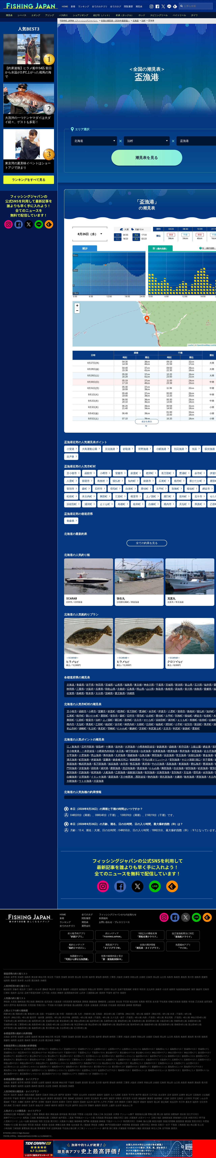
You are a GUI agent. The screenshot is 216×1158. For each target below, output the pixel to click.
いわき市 (204, 1098)
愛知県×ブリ (9, 1060)
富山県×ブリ (53, 1056)
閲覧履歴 (128, 6)
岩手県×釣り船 (10, 1028)
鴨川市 (52, 989)
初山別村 (72, 728)
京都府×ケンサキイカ (95, 1060)
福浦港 (184, 1001)
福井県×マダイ (142, 1056)
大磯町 (21, 1102)
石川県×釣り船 (80, 1028)
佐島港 (142, 1001)
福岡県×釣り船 (38, 1021)
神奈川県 (149, 684)
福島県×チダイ (176, 1049)
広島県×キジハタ (165, 1063)
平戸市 (132, 1095)
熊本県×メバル (202, 1070)
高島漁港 (171, 763)
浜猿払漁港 (194, 755)
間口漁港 (30, 1001)
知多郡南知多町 (183, 989)
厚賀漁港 (201, 776)
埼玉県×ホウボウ (55, 1052)
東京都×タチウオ (127, 1052)
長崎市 (38, 1095)
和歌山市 (92, 989)
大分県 (99, 693)
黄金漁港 (208, 755)
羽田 (41, 1121)
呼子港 (202, 1118)
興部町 (103, 496)
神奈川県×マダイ (175, 1052)
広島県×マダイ (150, 1063)
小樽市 (103, 473)
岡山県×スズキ (108, 1063)
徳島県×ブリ (45, 1067)
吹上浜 (201, 1125)
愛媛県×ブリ (145, 1067)
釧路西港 (135, 759)
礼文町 (92, 728)
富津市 (100, 989)
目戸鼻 (70, 456)
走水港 (156, 1001)
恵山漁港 (96, 755)
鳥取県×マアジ (76, 1063)
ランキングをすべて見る (28, 179)
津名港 (94, 1125)
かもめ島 (154, 768)
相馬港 (26, 1118)
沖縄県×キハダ (84, 1074)
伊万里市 (127, 1098)
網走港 (206, 746)
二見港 (71, 1118)
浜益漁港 (169, 755)
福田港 (167, 1114)
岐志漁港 (134, 1001)
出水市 (119, 1105)
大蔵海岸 (133, 1118)
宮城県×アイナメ (85, 1049)
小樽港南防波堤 (146, 746)
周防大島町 (29, 1095)
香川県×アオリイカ (102, 1067)
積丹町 (178, 480)
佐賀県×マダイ (74, 1070)
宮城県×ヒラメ (56, 1049)
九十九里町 (116, 1095)
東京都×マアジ (112, 1052)
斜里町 (134, 473)
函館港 (173, 746)
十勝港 (109, 746)
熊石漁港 (135, 763)
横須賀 (188, 1121)
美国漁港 (72, 763)
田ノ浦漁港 (85, 1125)
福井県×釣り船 (96, 1021)
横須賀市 (8, 989)
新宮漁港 (135, 1125)
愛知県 (99, 977)
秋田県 (99, 684)
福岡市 (172, 989)
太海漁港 (94, 1005)
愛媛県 (207, 688)
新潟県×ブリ (9, 1056)
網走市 (206, 488)
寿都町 (121, 504)
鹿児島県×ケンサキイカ (30, 1074)
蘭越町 (133, 728)
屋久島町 (8, 1105)
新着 (73, 6)
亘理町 (41, 1102)
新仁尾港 (113, 1128)
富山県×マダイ (66, 1056)
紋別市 (188, 724)
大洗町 (166, 1098)
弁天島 (120, 751)
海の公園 (147, 1121)
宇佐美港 (163, 1001)
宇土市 (68, 1105)
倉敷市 (98, 1105)
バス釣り (63, 15)
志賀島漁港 (56, 1128)
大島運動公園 (89, 449)
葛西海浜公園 (141, 1114)
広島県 (130, 688)
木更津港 (126, 1125)
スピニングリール (159, 15)
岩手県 (90, 684)
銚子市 (116, 993)
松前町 (70, 496)
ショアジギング (80, 15)
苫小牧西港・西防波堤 (133, 776)
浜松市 (14, 1095)
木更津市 (92, 1095)
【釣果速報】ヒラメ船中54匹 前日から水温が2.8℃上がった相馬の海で (28, 72)
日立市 (59, 989)
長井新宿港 (22, 1005)
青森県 (70, 520)
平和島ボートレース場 (84, 1118)
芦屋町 (110, 1102)
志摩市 (182, 1095)
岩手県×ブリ (43, 1049)
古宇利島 (166, 1128)
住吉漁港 (178, 768)
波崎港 (129, 1005)
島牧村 (101, 480)
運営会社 (86, 926)
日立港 (47, 1121)
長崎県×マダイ (124, 1070)
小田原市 (74, 989)
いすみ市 (37, 989)
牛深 (48, 1128)
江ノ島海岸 (73, 746)
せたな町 (149, 719)
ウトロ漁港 (85, 781)
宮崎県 (109, 693)
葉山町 (157, 1102)
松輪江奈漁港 (174, 1001)
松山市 (36, 1098)
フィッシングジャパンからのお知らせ (117, 914)
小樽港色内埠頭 (105, 751)
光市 (116, 1102)
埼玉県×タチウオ (39, 1052)
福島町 (159, 724)
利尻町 (177, 728)
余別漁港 (208, 772)
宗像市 (16, 989)
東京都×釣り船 (66, 1021)
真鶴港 (85, 1001)
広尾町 (162, 480)
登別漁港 (174, 759)
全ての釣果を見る (147, 543)
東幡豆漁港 (60, 1125)
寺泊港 (191, 1001)
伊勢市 (119, 1098)
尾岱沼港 (184, 746)
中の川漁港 (158, 763)
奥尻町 (102, 728)
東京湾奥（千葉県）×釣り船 (177, 1017)
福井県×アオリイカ (158, 1056)
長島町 (71, 1098)
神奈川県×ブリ (190, 1052)
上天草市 (188, 1098)
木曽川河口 (193, 1118)
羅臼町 (167, 496)
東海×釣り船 (33, 1014)
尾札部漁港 (166, 776)
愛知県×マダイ (22, 1060)
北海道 (71, 684)
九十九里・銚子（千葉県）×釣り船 (126, 1017)
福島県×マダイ (148, 1049)
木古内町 (87, 496)
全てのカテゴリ (99, 6)
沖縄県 (130, 693)
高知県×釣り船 (122, 1024)
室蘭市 (119, 473)
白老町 (129, 488)
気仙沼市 (174, 1102)
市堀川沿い (42, 1005)
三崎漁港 (17, 1128)
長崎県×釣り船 (180, 1024)
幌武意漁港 (85, 763)
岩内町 (183, 496)
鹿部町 (104, 715)
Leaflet (191, 345)
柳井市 (54, 1105)
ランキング (83, 6)
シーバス (22, 15)
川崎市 (47, 1105)
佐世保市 (79, 1098)
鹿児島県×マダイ (11, 1074)
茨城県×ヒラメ (10, 1052)
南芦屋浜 (63, 1118)
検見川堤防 (157, 1121)
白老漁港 (146, 751)
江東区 (7, 993)
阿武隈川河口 (129, 1121)
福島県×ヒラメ (162, 1049)
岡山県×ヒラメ (136, 1063)
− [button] (77, 310)
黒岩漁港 (142, 768)
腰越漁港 (93, 1001)
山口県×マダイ (192, 1063)
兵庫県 (99, 688)
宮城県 (109, 684)
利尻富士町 (155, 728)
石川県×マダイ (108, 1056)
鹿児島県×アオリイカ (51, 1074)
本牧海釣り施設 (24, 1114)
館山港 (34, 1128)
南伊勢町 (158, 1098)
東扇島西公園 (43, 1118)
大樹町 (140, 724)
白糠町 (152, 504)
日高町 (150, 724)
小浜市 (165, 989)
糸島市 (158, 989)
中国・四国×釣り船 (68, 1014)
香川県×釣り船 (52, 1028)
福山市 (43, 1098)
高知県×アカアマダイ (193, 1067)
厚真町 (198, 504)
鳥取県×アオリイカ (92, 1063)
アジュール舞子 (127, 1114)
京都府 (121, 688)
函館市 (88, 473)
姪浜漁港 (121, 1005)
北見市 (167, 728)
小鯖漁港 (161, 449)
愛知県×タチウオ (37, 1060)
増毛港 (197, 772)
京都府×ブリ (111, 1060)
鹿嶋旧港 (39, 1001)
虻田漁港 (84, 759)
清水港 (183, 1114)
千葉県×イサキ (98, 1052)
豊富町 (196, 728)
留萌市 (86, 480)
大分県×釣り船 (66, 1028)
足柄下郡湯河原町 (32, 993)
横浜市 (23, 989)
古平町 (160, 488)
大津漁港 (130, 746)
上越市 (112, 1105)
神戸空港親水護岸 (113, 1125)
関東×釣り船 (9, 1014)
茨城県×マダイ (190, 1049)
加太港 (119, 1001)
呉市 (169, 1095)
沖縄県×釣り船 (180, 1021)
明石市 (143, 989)
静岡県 (70, 688)
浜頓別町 (72, 504)
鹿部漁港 (115, 768)
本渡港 (45, 1125)
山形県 (119, 684)
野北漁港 (108, 1118)
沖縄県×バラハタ (99, 1074)
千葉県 (160, 684)
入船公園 (196, 746)
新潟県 (179, 684)
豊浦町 (183, 473)
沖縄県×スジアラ (69, 1074)
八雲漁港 (84, 755)
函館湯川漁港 (135, 772)
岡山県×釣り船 (94, 1024)
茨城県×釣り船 (52, 1021)
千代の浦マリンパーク (154, 759)
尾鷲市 (61, 1105)
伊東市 (136, 989)
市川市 (182, 1102)
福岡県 (7, 980)
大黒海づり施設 (66, 1121)
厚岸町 (207, 724)
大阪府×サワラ (152, 1060)
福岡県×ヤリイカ (39, 1070)
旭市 (193, 989)
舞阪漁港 (54, 1114)
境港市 (123, 993)
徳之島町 (165, 1102)
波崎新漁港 (167, 1118)
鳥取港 (38, 1125)
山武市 (82, 993)
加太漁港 (108, 1114)
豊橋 (68, 1125)
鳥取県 (159, 688)
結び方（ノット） (102, 15)
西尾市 (76, 1102)
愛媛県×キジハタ (159, 1067)
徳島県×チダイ (72, 1067)
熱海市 (14, 993)
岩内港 (119, 746)
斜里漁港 (197, 751)
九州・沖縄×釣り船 (86, 1014)
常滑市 (23, 1098)
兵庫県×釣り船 (110, 1021)
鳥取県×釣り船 (38, 1024)
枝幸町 (137, 504)
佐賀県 (70, 693)
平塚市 (109, 993)
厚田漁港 (157, 755)
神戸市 (139, 1095)
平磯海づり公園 (11, 1125)
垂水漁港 (23, 1125)
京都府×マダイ (124, 1060)
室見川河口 (197, 1121)
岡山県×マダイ (122, 1063)
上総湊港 (111, 1001)
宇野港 (80, 1114)
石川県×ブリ (79, 1056)
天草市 (87, 1098)
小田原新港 (67, 1001)
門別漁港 (72, 768)
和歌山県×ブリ (42, 1063)
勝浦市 (66, 989)
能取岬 (100, 746)
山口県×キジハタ (11, 1067)
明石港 (149, 1001)
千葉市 (14, 1102)
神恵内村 (129, 724)
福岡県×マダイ (24, 1070)
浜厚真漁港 (159, 751)
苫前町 (143, 728)
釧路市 (147, 480)
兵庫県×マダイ (190, 1060)
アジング (49, 15)
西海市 (150, 1102)
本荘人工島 (156, 1128)
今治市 (134, 1098)
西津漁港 (137, 1005)
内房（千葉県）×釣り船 (153, 1017)
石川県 (198, 684)
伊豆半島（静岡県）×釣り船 (74, 1017)
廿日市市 (203, 1102)
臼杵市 (69, 1102)
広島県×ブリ (179, 1063)
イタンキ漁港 (98, 776)
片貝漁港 (100, 1118)
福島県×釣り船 (24, 1028)
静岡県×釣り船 (24, 1021)
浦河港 (104, 768)
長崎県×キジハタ (139, 1070)
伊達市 (162, 711)
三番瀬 (35, 1114)
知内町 (132, 480)
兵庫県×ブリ (177, 1060)
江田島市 (197, 1095)
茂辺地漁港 (128, 768)
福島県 (128, 684)
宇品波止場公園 (69, 1128)
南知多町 (142, 1098)
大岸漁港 (120, 755)
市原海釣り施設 (134, 1128)
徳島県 (198, 688)
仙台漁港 (75, 1125)
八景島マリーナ (11, 1121)
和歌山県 (110, 688)
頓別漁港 (191, 768)
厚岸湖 (146, 763)
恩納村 (83, 1102)
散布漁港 (189, 776)
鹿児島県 (120, 693)
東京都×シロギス (143, 1052)
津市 (65, 1098)
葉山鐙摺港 (77, 1005)
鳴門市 (61, 1095)
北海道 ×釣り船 (52, 1024)
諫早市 (75, 1105)
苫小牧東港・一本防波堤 (80, 751)
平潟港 (51, 1005)
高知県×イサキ (10, 1070)
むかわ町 (122, 728)
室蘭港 (107, 759)
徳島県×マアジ (58, 1067)
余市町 (198, 473)
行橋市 (129, 1102)
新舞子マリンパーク (13, 1118)
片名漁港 (112, 1005)
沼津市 (107, 989)
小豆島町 (206, 1095)
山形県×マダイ (100, 1049)
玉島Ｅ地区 (156, 1118)
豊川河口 (54, 1121)
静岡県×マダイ (174, 1056)
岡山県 (140, 688)
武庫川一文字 (164, 1125)
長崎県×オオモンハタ (157, 1070)
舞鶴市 (122, 1102)
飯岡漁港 (77, 1001)
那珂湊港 (67, 1005)
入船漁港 (108, 772)
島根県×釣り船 (38, 1028)
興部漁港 (166, 768)
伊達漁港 (96, 759)
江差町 (119, 496)
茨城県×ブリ (203, 1049)
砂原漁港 (203, 768)
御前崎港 (78, 1121)
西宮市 (105, 1105)
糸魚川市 (39, 1105)
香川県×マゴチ (118, 1067)
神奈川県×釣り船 (198, 1017)
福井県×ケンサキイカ (125, 1056)
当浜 (194, 449)
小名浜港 (88, 1114)
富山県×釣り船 (194, 1024)
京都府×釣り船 (194, 1021)
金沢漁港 (48, 1001)
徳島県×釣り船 (150, 1024)
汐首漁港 (84, 768)
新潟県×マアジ (22, 1056)
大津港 (116, 1114)
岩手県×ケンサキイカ (13, 1049)
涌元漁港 (72, 759)
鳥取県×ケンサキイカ (59, 1063)
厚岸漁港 (185, 751)
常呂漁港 (181, 755)
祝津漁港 (96, 772)
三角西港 (182, 1125)
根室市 (134, 496)
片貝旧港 (32, 1005)
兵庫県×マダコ (204, 1060)
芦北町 (196, 1098)
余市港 (124, 763)
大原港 (14, 1001)
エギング (35, 15)
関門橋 (86, 1121)
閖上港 (160, 1114)
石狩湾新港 (87, 746)
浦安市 (112, 1098)
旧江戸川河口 (193, 1114)
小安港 (70, 449)
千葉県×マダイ (70, 1052)
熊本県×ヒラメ (188, 1070)
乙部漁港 (120, 772)
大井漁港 (103, 1005)
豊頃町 (144, 488)
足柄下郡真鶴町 (125, 989)
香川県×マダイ (86, 1067)
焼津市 (27, 1102)
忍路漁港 (84, 772)
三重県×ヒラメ (78, 1060)
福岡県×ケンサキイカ (57, 1070)
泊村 (98, 719)
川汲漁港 (98, 781)
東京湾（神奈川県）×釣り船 (16, 1017)
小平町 (179, 724)
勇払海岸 (196, 763)
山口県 (150, 688)
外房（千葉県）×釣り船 (181, 1014)
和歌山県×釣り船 (81, 1021)
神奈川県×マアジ (159, 1052)
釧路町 (186, 728)
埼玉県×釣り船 (80, 1024)
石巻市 (125, 1095)
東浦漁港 (184, 763)
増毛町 (114, 488)
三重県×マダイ (64, 1060)
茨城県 (169, 684)
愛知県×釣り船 (124, 1021)
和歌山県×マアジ (27, 1063)
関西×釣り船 (21, 1014)
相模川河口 (118, 1118)
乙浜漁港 (199, 1001)
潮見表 (139, 6)
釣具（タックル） (124, 15)
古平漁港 (72, 755)
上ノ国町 (151, 496)
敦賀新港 (180, 1121)
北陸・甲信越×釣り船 (49, 1014)
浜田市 (173, 1098)
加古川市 (83, 1105)
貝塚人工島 (98, 1114)
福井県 (208, 684)
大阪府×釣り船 (166, 1021)
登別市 (70, 488)
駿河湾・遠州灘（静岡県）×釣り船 (45, 1017)
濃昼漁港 (113, 776)
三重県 (80, 688)
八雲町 (70, 480)
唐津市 (50, 1098)
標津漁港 (172, 751)
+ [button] (77, 305)
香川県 (188, 688)
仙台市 (90, 1102)
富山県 (188, 684)
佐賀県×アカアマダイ (107, 1070)
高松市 (136, 1102)
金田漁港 (208, 1001)
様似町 (191, 488)
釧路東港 (162, 746)
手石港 (126, 1001)
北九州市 (150, 989)
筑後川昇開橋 (169, 1121)
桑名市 (189, 1102)
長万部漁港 (99, 763)
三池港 (33, 1118)
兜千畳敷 (208, 759)
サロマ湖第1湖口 (191, 759)
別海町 (175, 488)
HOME (65, 6)
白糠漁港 (72, 776)
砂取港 (126, 449)
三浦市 (29, 989)
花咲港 (95, 768)
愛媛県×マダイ (132, 1067)
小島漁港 (8, 1128)
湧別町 (169, 724)
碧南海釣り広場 (180, 1118)
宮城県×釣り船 (10, 1024)
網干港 (105, 1128)
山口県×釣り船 (66, 1024)
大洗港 (86, 1005)
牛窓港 (206, 1121)
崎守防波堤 (132, 751)
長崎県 (80, 693)
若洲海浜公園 (10, 1114)
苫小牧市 (72, 473)
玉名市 (32, 1105)
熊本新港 (41, 1128)
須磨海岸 (175, 1114)
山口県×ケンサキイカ (29, 1067)
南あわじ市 (128, 1105)
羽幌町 (111, 728)
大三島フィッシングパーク (89, 1128)
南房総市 (83, 989)
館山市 (114, 989)
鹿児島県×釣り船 (165, 1024)
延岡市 (175, 1095)
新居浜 (174, 1128)
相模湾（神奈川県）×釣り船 (156, 1014)
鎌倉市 (199, 989)
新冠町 (198, 724)
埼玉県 (50, 977)
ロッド (142, 15)
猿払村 (116, 480)
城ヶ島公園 (192, 1125)
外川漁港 (59, 1005)
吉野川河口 (145, 1125)
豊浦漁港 (208, 763)
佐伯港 (51, 1125)
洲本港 (154, 1125)
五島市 (180, 1098)
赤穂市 (25, 1105)
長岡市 (102, 993)
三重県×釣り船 (24, 1024)
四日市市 (8, 1098)
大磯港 (178, 776)
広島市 (206, 989)
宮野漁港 (143, 449)
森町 (84, 488)
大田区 (53, 993)
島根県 (169, 688)
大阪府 (89, 688)
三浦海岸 (54, 1118)
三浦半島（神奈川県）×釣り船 (129, 1014)
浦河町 (88, 504)
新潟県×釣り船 (152, 1021)
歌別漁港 (150, 772)
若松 (126, 1118)
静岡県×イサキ (188, 1056)
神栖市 (60, 993)
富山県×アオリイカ (38, 1056)
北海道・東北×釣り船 (105, 1014)
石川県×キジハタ (93, 1056)
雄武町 (109, 724)
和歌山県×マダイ (11, 1063)
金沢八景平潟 (10, 1005)
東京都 (138, 684)
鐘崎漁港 (22, 1001)
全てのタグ (115, 6)
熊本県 (89, 693)
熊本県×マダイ (174, 1070)
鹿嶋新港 (102, 1001)
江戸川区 (46, 993)
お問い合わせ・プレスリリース (114, 922)
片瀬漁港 (122, 1128)
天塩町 (183, 504)
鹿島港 (42, 1114)
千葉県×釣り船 (10, 1021)
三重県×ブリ (51, 1060)
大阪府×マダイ (138, 1060)
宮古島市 (95, 1098)
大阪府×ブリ (165, 1060)
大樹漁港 (72, 781)
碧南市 (143, 1102)
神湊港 (7, 1001)
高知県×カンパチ (175, 1067)
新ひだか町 (196, 480)
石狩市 (98, 488)
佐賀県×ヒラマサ (89, 1070)
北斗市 (198, 496)
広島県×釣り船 (138, 1021)
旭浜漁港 (113, 763)
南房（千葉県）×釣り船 (99, 1017)
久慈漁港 (57, 1001)
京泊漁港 (110, 449)
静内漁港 (153, 776)
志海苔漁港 (163, 772)
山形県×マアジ (114, 1049)
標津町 (150, 473)
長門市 (34, 1102)
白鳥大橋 (145, 755)
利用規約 (103, 918)
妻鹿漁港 (26, 1128)
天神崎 (139, 1121)
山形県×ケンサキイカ (131, 1049)
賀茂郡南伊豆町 (71, 993)
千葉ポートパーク (114, 1121)
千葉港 (174, 1125)
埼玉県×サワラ (24, 1052)
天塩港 (187, 772)
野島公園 (152, 1114)
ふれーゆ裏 (24, 1121)
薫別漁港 (72, 772)
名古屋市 (162, 1095)
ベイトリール (179, 15)
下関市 (75, 1095)
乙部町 (99, 724)
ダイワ (194, 15)
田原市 (55, 1102)
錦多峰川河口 (120, 759)
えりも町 (105, 504)
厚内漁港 (108, 755)
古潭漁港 (84, 776)
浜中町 (118, 724)
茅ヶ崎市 (104, 1098)
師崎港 (102, 1121)
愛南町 (7, 1102)
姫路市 (100, 1095)
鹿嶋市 (45, 989)
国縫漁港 (132, 755)
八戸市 (104, 1102)
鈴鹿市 (62, 1102)
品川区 (21, 993)
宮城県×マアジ (70, 1049)
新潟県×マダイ (204, 1052)
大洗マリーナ (144, 1118)
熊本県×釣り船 (136, 1024)
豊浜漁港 (72, 1114)
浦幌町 (82, 728)
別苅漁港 (179, 449)
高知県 (179, 688)
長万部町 (166, 473)
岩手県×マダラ (30, 1049)
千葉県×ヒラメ (84, 1052)
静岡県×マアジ (202, 1056)
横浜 (48, 1114)
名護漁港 (94, 1121)
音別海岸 (176, 772)
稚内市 (167, 504)
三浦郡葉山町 (92, 993)
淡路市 (107, 1095)
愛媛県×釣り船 (108, 1024)
